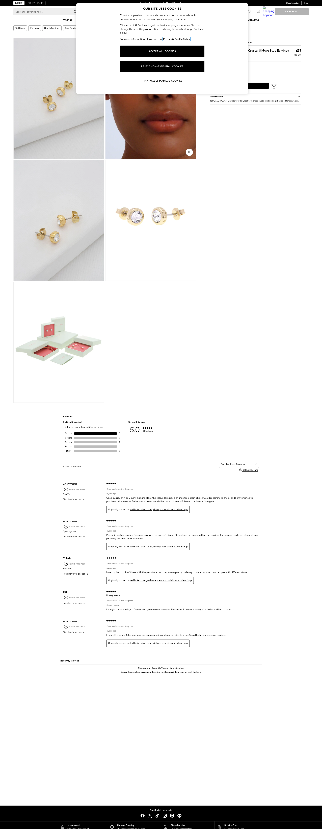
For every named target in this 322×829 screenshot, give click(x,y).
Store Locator (292, 3)
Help (306, 3)
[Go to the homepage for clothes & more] (18, 3)
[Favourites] (248, 11)
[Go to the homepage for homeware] (36, 3)
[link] (258, 11)
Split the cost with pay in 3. (161, 3)
